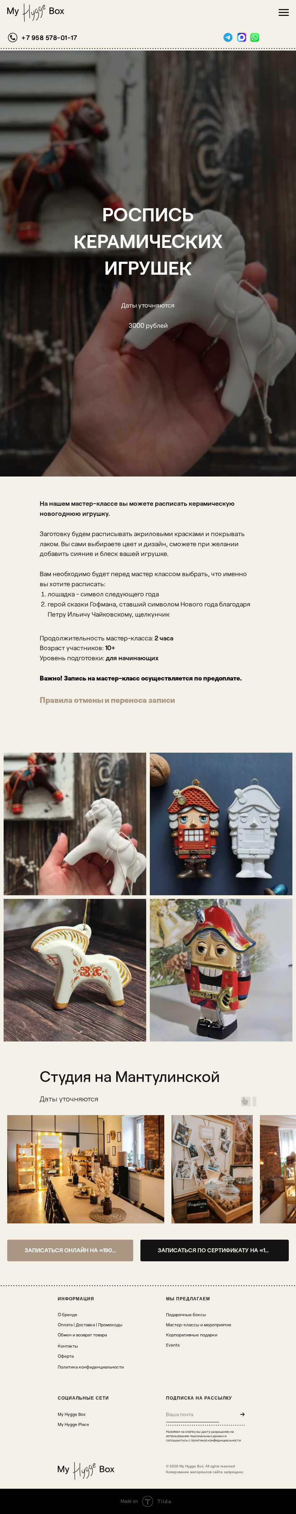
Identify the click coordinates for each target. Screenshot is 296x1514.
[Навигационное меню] (284, 12)
